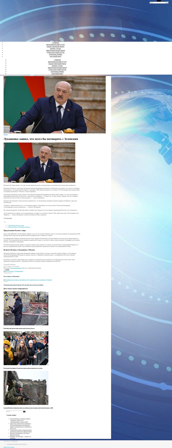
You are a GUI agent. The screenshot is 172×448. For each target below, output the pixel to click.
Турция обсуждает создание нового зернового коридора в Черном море (21, 430)
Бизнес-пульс (55, 49)
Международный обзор (55, 51)
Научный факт (55, 56)
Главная (55, 43)
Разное (6, 134)
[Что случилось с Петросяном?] (13, 271)
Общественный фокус (55, 47)
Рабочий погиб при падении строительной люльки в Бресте (19, 328)
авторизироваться (16, 268)
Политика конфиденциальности (17, 444)
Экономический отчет (55, 45)
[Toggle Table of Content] (5, 222)
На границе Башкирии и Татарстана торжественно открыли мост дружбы (23, 368)
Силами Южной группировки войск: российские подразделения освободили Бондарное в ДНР (28, 408)
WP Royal (14, 441)
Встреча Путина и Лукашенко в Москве (19, 227)
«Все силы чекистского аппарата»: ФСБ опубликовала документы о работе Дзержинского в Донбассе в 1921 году (20, 426)
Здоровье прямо (55, 54)
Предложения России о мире (16, 225)
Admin (7, 269)
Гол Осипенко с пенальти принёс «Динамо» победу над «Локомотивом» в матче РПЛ (20, 420)
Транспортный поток (55, 53)
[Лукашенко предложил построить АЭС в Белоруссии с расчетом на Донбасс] (28, 280)
